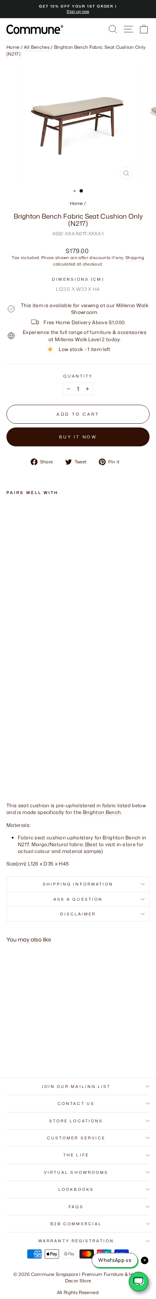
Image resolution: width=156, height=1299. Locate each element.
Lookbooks (76, 1189)
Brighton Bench (102, 812)
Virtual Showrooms (76, 1172)
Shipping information (78, 884)
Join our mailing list (76, 1086)
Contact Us (76, 1103)
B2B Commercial (76, 1223)
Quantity (78, 376)
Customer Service (76, 1138)
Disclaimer (78, 914)
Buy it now (78, 437)
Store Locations (76, 1120)
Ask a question (78, 899)
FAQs (76, 1206)
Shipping (134, 258)
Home (12, 47)
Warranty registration (76, 1240)
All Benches (37, 47)
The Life (76, 1155)
